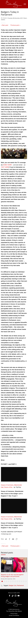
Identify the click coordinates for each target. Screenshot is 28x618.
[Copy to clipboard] (16, 539)
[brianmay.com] (14, 4)
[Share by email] (13, 539)
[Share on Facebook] (9, 539)
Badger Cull (12, 585)
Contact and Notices (14, 615)
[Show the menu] (25, 4)
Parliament (20, 585)
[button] (2, 581)
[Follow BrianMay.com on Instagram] (15, 595)
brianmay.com (15, 609)
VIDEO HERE (7, 165)
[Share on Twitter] (5, 539)
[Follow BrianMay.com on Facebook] (9, 595)
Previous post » (15, 25)
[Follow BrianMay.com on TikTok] (12, 595)
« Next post (4, 25)
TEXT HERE (5, 167)
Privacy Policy (14, 613)
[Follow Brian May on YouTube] (18, 595)
